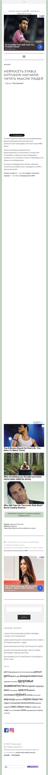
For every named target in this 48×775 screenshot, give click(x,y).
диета (13, 676)
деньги (38, 671)
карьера (40, 686)
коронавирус (14, 690)
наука (27, 699)
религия (37, 703)
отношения (15, 703)
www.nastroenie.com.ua (25, 752)
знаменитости (14, 686)
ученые (33, 528)
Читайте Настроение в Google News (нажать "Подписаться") (24, 515)
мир (6, 699)
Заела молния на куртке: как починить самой (23, 646)
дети (7, 675)
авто (6, 671)
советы (34, 707)
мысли (20, 528)
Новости (14, 526)
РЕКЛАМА (16, 755)
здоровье (25, 680)
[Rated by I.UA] (15, 766)
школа (40, 710)
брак (32, 672)
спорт (6, 710)
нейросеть (26, 528)
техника (16, 710)
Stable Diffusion (13, 528)
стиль (11, 710)
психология (27, 702)
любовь (29, 695)
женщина (25, 675)
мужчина (19, 699)
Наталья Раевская (17, 524)
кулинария (9, 694)
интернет (30, 686)
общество (37, 699)
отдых (6, 703)
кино (6, 689)
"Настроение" (18, 83)
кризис (32, 690)
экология (7, 713)
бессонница (25, 672)
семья (20, 706)
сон (39, 707)
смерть (27, 706)
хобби (23, 710)
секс (13, 706)
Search (24, 617)
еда (17, 676)
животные (37, 675)
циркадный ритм (32, 710)
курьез (20, 694)
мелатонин (36, 695)
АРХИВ (7, 755)
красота (23, 689)
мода (12, 699)
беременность (15, 672)
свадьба (7, 707)
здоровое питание (10, 682)
